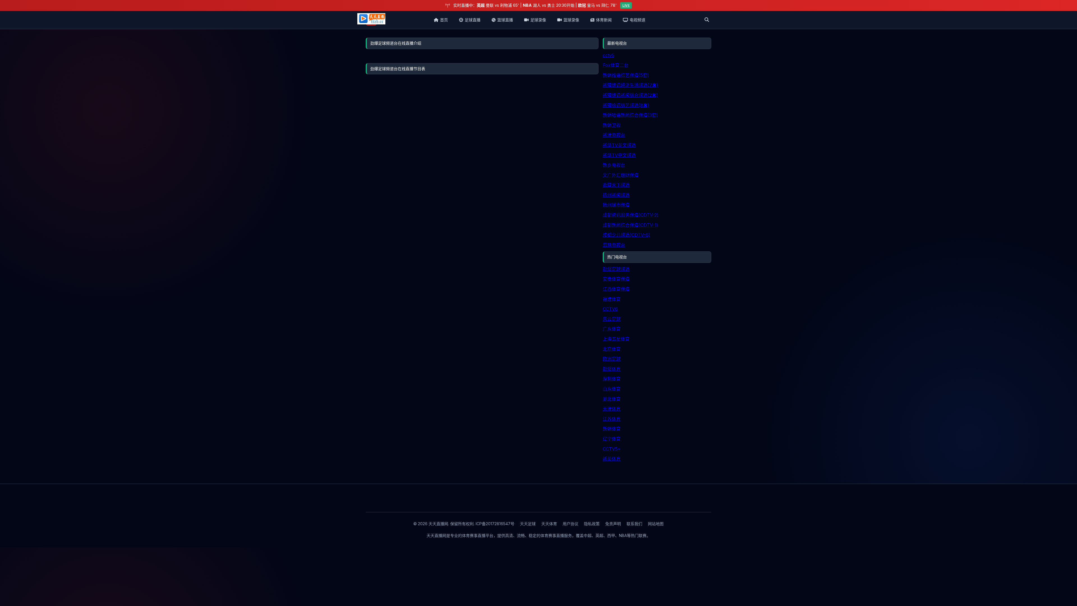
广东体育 (612, 329)
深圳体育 (612, 379)
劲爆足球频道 (616, 269)
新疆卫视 (612, 125)
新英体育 (612, 459)
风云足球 (612, 319)
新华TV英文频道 (619, 145)
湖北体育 (612, 399)
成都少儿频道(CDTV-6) (626, 235)
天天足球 (528, 523)
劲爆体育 (612, 369)
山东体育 (612, 389)
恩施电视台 (614, 245)
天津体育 (612, 409)
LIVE (626, 5)
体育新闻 (604, 19)
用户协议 (570, 523)
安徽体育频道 (616, 279)
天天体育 (549, 523)
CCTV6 (610, 309)
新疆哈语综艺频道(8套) (626, 105)
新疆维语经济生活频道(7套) (630, 85)
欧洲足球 (612, 359)
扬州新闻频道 (616, 195)
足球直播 (472, 19)
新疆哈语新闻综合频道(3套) (630, 115)
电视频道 (637, 19)
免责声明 (613, 523)
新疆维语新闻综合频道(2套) (630, 95)
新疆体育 (612, 428)
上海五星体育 (616, 339)
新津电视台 (614, 135)
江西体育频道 (616, 289)
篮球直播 (505, 19)
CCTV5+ (612, 449)
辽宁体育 (612, 439)
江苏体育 (612, 419)
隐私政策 (592, 523)
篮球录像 (571, 19)
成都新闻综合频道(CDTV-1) (630, 225)
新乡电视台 (614, 165)
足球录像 (538, 19)
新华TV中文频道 (619, 155)
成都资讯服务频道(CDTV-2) (631, 215)
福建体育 (612, 299)
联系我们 (634, 523)
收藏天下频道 (616, 185)
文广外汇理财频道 (621, 175)
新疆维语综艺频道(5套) (626, 75)
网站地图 (656, 523)
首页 (444, 19)
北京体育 (612, 349)
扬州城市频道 (616, 205)
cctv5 (608, 55)
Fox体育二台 (616, 65)
